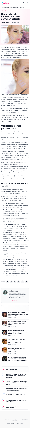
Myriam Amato (5, 22)
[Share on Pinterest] (18, 281)
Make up (3, 10)
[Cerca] (23, 2)
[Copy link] (26, 281)
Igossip (12, 423)
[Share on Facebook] (7, 281)
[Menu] (27, 2)
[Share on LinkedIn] (14, 281)
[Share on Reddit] (22, 281)
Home (2, 7)
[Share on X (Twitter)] (11, 281)
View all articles (13, 300)
